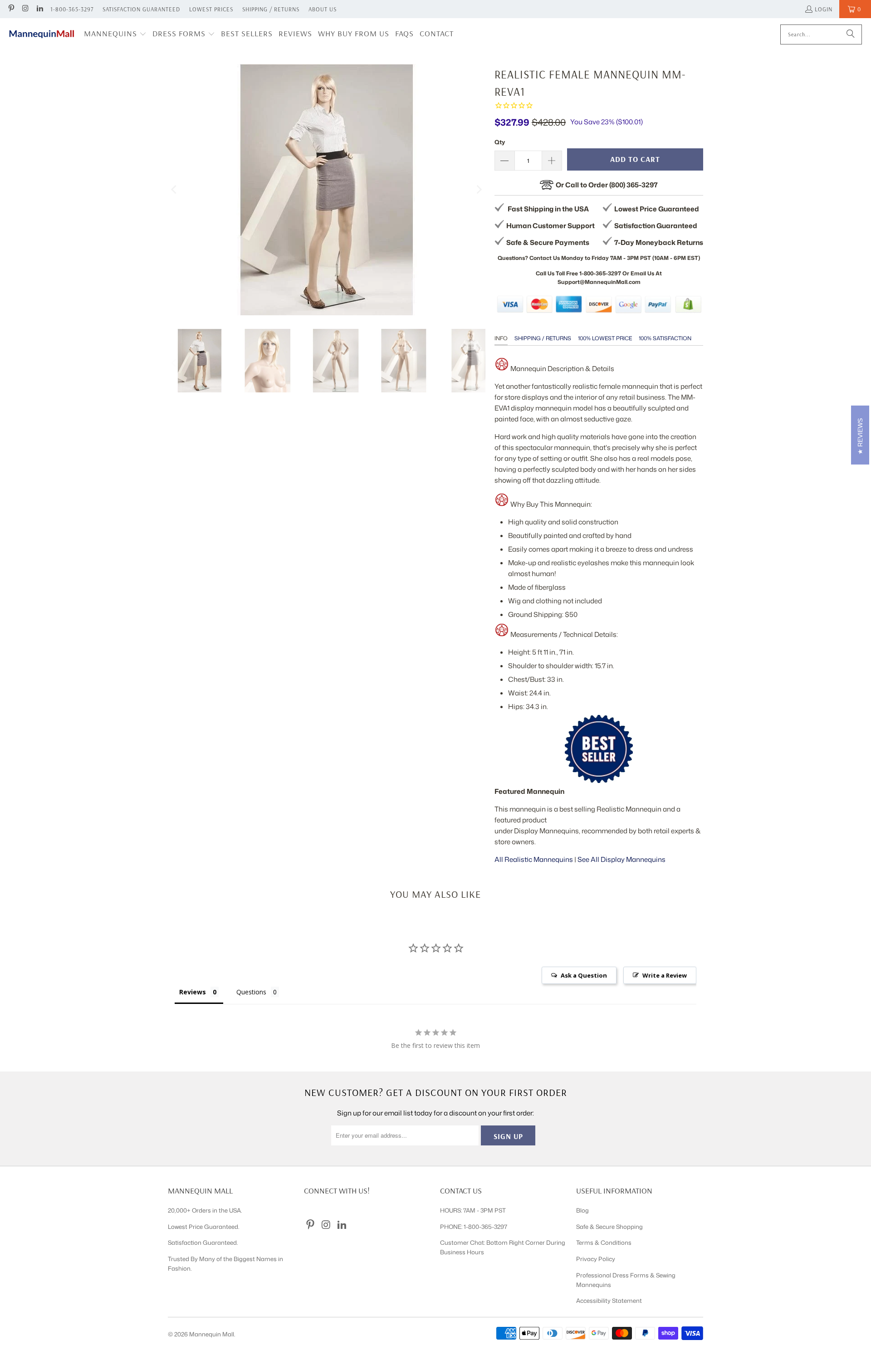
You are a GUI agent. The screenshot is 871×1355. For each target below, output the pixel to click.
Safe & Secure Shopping (609, 1227)
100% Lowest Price (605, 338)
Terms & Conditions (603, 1242)
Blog (582, 1210)
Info (501, 338)
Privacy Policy (595, 1259)
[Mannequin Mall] (42, 34)
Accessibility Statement (609, 1300)
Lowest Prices (211, 9)
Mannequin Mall (211, 1334)
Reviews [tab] (192, 992)
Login (823, 9)
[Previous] (174, 189)
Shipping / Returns (270, 9)
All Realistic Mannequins (533, 859)
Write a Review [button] (664, 975)
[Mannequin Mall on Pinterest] (11, 9)
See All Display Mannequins (621, 859)
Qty (499, 142)
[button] (115, 34)
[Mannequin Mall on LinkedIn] (39, 9)
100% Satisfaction (665, 338)
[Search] (850, 34)
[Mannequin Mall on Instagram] (25, 9)
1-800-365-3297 (71, 9)
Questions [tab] (251, 992)
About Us (322, 9)
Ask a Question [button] (584, 975)
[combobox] (821, 34)
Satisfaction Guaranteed (141, 9)
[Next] (478, 189)
